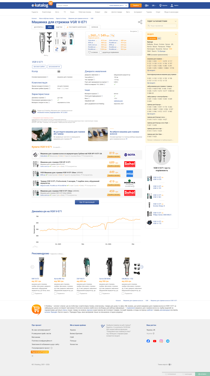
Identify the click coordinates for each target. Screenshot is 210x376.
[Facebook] (148, 341)
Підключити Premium (40, 352)
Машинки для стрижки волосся (78, 18)
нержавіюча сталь (63, 102)
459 (113, 191)
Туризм (149, 12)
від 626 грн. (126, 281)
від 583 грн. (59, 281)
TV (64, 12)
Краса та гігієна (61, 18)
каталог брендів (51, 312)
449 (113, 172)
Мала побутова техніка (46, 18)
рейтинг (150, 310)
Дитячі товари (116, 12)
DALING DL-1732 (127, 279)
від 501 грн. (36, 281)
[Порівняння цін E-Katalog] (42, 5)
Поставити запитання (78, 27)
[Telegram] (167, 341)
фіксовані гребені (39, 66)
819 (113, 153)
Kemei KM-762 (59, 279)
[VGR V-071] (57, 35)
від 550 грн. (104, 281)
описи (64, 310)
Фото (57, 12)
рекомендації (165, 310)
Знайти (136, 5)
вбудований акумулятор (122, 75)
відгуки (90, 310)
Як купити (133, 31)
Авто (128, 12)
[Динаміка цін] (112, 35)
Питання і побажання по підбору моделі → (160, 140)
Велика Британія (76, 334)
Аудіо (72, 12)
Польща (73, 341)
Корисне (95, 27)
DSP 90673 (80, 279)
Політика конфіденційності (42, 341)
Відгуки (59, 27)
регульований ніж (54, 66)
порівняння (131, 308)
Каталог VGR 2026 (37, 122)
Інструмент (138, 12)
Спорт (158, 12)
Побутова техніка (85, 12)
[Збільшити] (45, 43)
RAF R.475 (35, 279)
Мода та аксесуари (171, 12)
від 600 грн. (81, 281)
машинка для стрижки (64, 77)
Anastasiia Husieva (43, 112)
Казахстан (74, 344)
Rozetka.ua (53, 185)
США (72, 337)
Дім (105, 12)
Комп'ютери (46, 12)
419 (113, 181)
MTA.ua (42, 175)
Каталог (34, 18)
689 (113, 162)
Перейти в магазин (114, 156)
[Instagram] (161, 341)
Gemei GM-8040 (104, 279)
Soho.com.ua (44, 166)
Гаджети (35, 12)
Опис (50, 27)
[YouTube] (154, 341)
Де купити (38, 27)
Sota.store (43, 156)
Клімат (97, 12)
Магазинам (36, 337)
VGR (92, 18)
